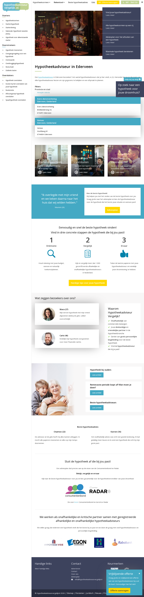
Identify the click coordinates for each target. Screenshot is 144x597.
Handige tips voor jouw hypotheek (88, 283)
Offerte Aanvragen (109, 2)
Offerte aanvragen (119, 590)
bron (76, 502)
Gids (93, 2)
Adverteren (75, 568)
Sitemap (70, 593)
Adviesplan (112, 210)
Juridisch (89, 593)
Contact (74, 571)
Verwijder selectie (43, 92)
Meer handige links (42, 568)
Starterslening (11, 27)
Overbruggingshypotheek (15, 63)
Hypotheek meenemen (14, 50)
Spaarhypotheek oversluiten (16, 100)
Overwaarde (10, 60)
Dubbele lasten (11, 70)
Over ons (74, 574)
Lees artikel (96, 375)
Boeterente (10, 90)
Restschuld (10, 67)
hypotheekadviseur (45, 77)
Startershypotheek (12, 24)
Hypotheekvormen (12, 20)
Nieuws (98, 593)
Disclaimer (79, 593)
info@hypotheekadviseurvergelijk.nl (88, 579)
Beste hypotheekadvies (78, 2)
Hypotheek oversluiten (14, 80)
